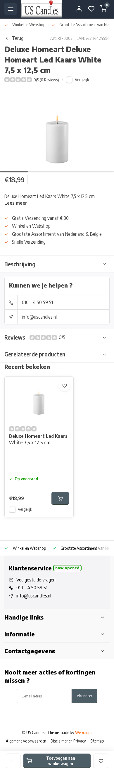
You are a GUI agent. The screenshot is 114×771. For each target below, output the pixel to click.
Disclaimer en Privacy (68, 740)
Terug (17, 38)
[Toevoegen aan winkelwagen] (60, 498)
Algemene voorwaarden (26, 740)
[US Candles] (41, 8)
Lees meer (15, 203)
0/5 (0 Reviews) (46, 79)
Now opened (67, 567)
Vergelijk (82, 79)
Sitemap (97, 740)
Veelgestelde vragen (36, 580)
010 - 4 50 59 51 (37, 302)
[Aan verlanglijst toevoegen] (64, 385)
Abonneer (84, 695)
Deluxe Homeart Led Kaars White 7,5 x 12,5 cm (38, 439)
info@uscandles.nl (39, 317)
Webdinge (83, 732)
